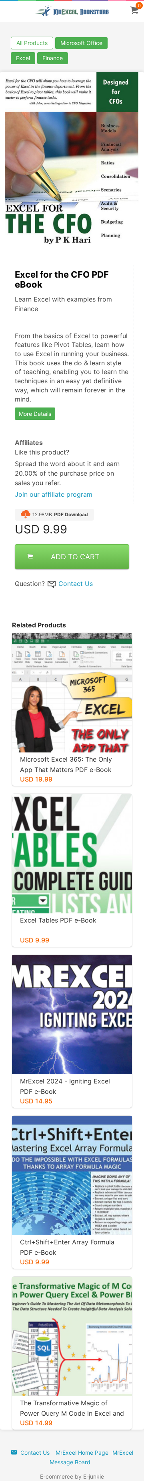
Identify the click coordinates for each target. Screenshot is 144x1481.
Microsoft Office (81, 42)
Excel (23, 58)
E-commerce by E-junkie (72, 1476)
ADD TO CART (75, 556)
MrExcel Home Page (82, 1452)
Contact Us (75, 584)
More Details (35, 413)
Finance (52, 58)
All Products (32, 42)
